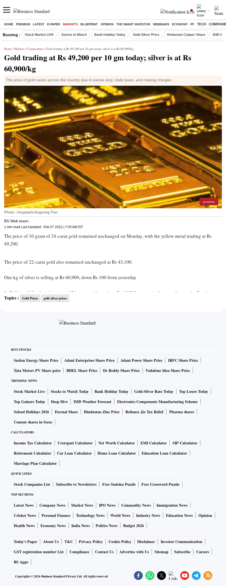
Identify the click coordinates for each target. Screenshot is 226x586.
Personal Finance (56, 515)
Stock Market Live (29, 391)
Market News (82, 505)
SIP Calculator (185, 443)
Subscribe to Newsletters (76, 484)
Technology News (90, 515)
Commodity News (136, 505)
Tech (201, 24)
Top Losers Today (193, 391)
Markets (70, 24)
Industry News (148, 515)
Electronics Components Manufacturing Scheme (157, 401)
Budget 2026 (133, 525)
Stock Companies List (32, 484)
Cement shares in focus (33, 422)
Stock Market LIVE (39, 35)
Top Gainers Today (29, 401)
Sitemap (161, 552)
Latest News (24, 505)
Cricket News (25, 515)
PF (192, 24)
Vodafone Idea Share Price (168, 370)
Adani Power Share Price (141, 360)
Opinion (107, 24)
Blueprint (89, 24)
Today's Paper (25, 541)
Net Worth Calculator (116, 443)
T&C (68, 541)
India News (80, 525)
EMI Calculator (154, 443)
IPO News (107, 505)
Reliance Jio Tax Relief (144, 412)
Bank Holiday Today (109, 35)
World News (120, 515)
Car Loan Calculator (74, 453)
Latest (38, 24)
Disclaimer (146, 541)
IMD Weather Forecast (92, 401)
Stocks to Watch (74, 35)
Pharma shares (181, 412)
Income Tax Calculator (33, 443)
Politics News (106, 525)
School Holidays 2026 (31, 412)
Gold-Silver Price (146, 35)
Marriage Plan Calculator (35, 463)
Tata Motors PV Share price (37, 370)
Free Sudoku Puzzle (119, 484)
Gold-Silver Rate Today (153, 391)
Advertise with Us (134, 552)
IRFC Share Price (183, 360)
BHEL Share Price (81, 370)
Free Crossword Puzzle (160, 484)
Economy (180, 24)
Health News (24, 525)
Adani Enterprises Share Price (89, 360)
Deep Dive (59, 401)
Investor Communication (181, 541)
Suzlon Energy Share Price (36, 360)
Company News (52, 505)
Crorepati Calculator (75, 443)
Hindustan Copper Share (186, 35)
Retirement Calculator (32, 453)
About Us (51, 541)
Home (8, 24)
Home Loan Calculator (117, 453)
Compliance (79, 552)
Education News (179, 515)
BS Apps (21, 562)
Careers (202, 552)
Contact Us (104, 552)
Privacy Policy (91, 541)
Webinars (161, 24)
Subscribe (182, 552)
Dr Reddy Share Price (121, 370)
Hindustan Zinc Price (102, 412)
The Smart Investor (133, 24)
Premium (23, 24)
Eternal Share (66, 412)
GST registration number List (39, 552)
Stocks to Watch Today (70, 391)
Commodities (35, 49)
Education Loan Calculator (164, 453)
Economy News (53, 525)
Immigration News (172, 505)
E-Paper (53, 24)
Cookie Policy (120, 541)
